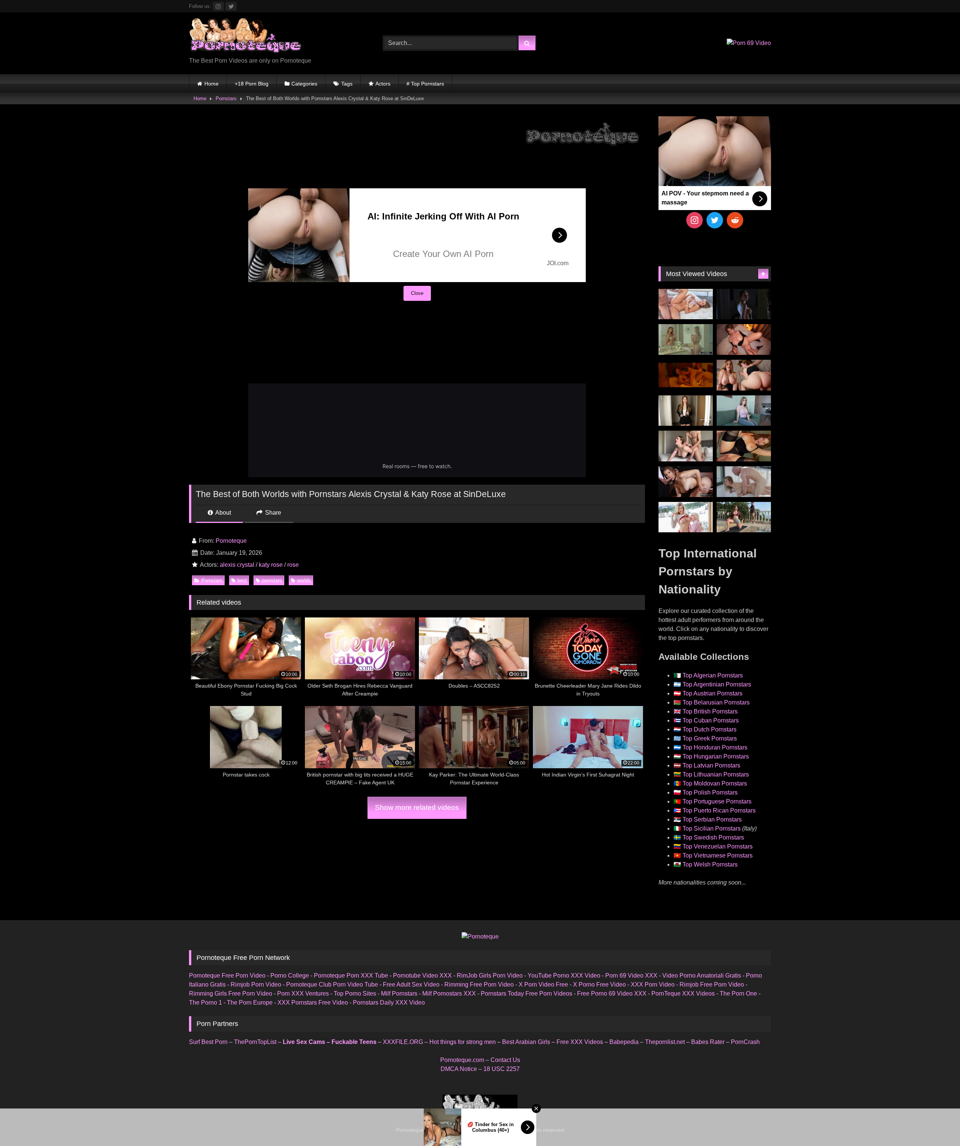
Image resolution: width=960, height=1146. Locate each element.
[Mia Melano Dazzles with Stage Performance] (685, 481)
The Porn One (738, 993)
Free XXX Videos (579, 1042)
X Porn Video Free (543, 984)
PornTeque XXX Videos (683, 993)
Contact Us (505, 1060)
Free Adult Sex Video (411, 984)
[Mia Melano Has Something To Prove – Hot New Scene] (744, 481)
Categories (304, 84)
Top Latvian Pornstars (711, 765)
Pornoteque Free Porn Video (227, 975)
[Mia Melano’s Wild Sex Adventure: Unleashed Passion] (685, 304)
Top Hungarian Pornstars (715, 756)
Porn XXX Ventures (303, 993)
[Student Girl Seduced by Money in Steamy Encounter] (744, 446)
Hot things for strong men (462, 1042)
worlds (304, 580)
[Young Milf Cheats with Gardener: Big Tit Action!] (744, 517)
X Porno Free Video (599, 984)
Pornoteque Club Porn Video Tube (332, 984)
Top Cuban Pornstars (710, 720)
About (222, 512)
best (242, 580)
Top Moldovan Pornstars (714, 783)
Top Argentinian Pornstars (716, 684)
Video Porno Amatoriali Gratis (701, 975)
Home (211, 84)
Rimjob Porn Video (256, 984)
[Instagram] (694, 220)
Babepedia (624, 1042)
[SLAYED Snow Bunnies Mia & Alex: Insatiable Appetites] (685, 517)
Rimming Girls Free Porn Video (230, 993)
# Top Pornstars (425, 84)
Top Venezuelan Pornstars (717, 846)
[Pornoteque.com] (245, 37)
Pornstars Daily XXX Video (389, 1002)
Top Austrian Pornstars (712, 693)
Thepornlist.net (665, 1042)
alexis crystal (237, 565)
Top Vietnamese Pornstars (717, 855)
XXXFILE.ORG (403, 1042)
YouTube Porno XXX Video (564, 975)
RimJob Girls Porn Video (490, 975)
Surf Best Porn (208, 1042)
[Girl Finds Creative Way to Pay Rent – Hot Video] (744, 410)
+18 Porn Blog (251, 84)
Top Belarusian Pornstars (716, 702)
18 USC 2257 (501, 1069)
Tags (346, 84)
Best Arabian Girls (526, 1042)
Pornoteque (231, 541)
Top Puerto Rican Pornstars (719, 810)
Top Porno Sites (355, 993)
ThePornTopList (255, 1042)
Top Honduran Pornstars (714, 747)
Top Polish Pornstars (710, 792)
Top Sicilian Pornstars (711, 828)
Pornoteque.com (462, 1060)
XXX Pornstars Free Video (313, 1002)
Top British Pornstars (710, 711)
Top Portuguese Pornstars (717, 801)
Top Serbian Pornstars (712, 819)
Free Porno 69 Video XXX (611, 993)
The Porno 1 (205, 1002)
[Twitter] (715, 220)
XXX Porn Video (653, 984)
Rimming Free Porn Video (479, 984)
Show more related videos (417, 807)
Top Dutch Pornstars (709, 729)
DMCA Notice (459, 1069)
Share (272, 512)
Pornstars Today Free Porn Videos (526, 993)
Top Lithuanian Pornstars (715, 774)
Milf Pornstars (399, 993)
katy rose (271, 565)
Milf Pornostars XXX (449, 993)
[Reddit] (735, 220)
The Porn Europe (250, 1002)
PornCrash (745, 1042)
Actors (382, 84)
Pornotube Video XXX (422, 975)
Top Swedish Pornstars (713, 837)
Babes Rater (707, 1042)
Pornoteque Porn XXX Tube (351, 975)
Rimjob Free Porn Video (712, 984)
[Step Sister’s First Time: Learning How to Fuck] (744, 375)
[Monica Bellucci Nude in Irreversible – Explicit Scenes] (685, 375)
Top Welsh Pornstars (710, 864)
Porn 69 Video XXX (631, 975)
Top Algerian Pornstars (712, 675)
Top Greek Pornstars (709, 738)
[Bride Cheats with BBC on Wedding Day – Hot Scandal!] (685, 339)
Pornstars (226, 98)
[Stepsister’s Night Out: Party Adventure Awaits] (744, 339)
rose (293, 565)
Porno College (289, 975)
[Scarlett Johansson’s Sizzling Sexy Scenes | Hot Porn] (744, 304)
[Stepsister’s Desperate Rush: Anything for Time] (685, 446)
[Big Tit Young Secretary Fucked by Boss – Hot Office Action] (685, 410)
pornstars (272, 580)
